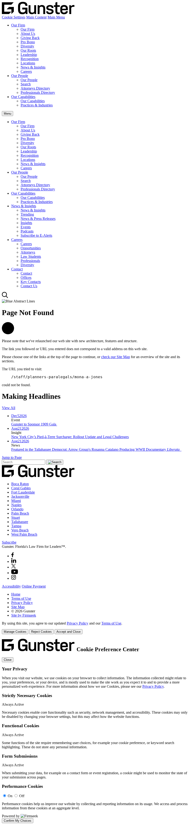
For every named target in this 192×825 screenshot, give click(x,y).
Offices (26, 278)
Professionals (30, 261)
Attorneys (28, 252)
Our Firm (18, 25)
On (10, 796)
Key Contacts (31, 282)
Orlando (17, 509)
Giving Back (30, 38)
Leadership (29, 55)
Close (7, 659)
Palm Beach (20, 513)
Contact (17, 269)
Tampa (16, 526)
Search (26, 84)
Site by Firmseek (23, 615)
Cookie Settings (13, 17)
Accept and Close (68, 631)
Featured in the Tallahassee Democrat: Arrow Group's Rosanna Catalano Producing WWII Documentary (95, 449)
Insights (26, 223)
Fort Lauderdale (23, 492)
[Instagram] (13, 578)
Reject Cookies (41, 631)
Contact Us (29, 286)
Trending (27, 214)
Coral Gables (21, 488)
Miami (16, 501)
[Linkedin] (13, 561)
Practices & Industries (37, 105)
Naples (16, 505)
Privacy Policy (22, 603)
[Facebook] (12, 556)
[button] (8, 333)
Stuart (15, 518)
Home (15, 594)
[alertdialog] (96, 731)
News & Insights (33, 67)
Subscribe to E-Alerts (36, 235)
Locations (28, 63)
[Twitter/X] (13, 567)
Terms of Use (21, 598)
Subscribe (9, 542)
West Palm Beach (24, 534)
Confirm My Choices (17, 820)
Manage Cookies (15, 631)
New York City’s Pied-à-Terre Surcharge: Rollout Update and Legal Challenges (70, 437)
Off (21, 796)
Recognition (30, 59)
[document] (96, 731)
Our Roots (28, 50)
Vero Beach (20, 530)
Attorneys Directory (35, 88)
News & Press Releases (38, 219)
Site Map (18, 607)
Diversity (27, 46)
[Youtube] (14, 573)
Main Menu (56, 17)
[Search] (5, 297)
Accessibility (11, 586)
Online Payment (34, 586)
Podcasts (27, 231)
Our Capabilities (23, 97)
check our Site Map (115, 357)
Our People (19, 76)
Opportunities (31, 248)
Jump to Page (12, 457)
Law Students (31, 256)
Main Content (36, 17)
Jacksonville (20, 496)
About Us (28, 34)
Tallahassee (19, 522)
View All (8, 408)
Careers (26, 71)
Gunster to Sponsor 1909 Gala (34, 424)
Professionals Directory (38, 92)
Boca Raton (20, 484)
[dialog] (96, 627)
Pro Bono (28, 42)
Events (26, 227)
